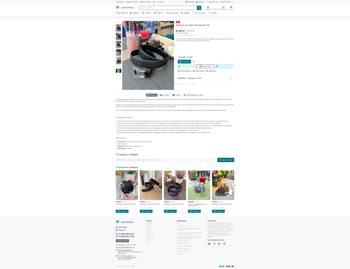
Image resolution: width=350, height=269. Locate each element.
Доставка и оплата (132, 2)
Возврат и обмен (145, 2)
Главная (118, 17)
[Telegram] (219, 244)
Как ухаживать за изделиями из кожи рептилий (189, 229)
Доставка (166, 95)
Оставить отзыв (225, 160)
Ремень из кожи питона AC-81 (174, 204)
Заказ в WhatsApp (188, 66)
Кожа (214, 13)
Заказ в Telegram (224, 66)
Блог (154, 2)
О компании (120, 2)
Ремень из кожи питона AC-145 (150, 204)
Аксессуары (201, 13)
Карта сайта (131, 266)
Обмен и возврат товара (185, 246)
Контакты (161, 2)
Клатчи (160, 13)
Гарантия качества (183, 249)
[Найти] (199, 8)
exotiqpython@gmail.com (126, 247)
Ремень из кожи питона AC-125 (222, 204)
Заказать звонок (122, 241)
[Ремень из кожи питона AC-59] (148, 55)
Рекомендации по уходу (194, 95)
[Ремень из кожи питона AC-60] (127, 185)
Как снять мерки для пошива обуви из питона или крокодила (189, 237)
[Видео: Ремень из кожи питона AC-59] (118, 71)
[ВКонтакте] (209, 244)
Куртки (136, 13)
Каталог (124, 17)
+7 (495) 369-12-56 (212, 2)
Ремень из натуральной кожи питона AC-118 (197, 205)
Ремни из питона (191, 84)
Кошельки (173, 13)
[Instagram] (214, 244)
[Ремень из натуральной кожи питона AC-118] (199, 185)
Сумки (147, 13)
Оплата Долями (182, 243)
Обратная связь (182, 251)
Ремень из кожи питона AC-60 (126, 204)
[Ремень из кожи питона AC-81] (175, 185)
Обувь (186, 13)
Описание (152, 95)
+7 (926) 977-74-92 (225, 2)
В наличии (123, 13)
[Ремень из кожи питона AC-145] (151, 185)
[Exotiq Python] (125, 8)
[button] (123, 55)
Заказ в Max (206, 66)
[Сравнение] (199, 61)
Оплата (177, 95)
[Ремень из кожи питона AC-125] (223, 185)
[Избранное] (194, 61)
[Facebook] (224, 244)
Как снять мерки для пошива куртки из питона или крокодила (189, 233)
